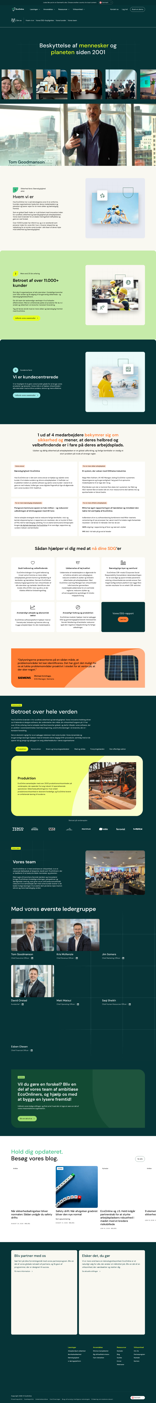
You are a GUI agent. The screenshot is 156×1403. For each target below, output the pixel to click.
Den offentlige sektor (117, 749)
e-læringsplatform (74, 1361)
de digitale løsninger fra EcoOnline (33, 525)
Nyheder (120, 1351)
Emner (119, 1361)
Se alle (140, 1159)
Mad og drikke (79, 749)
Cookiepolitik (29, 1399)
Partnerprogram (139, 1354)
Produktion (22, 749)
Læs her (123, 619)
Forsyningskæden (97, 749)
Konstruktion (36, 749)
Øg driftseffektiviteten (101, 1354)
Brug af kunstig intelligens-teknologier (76, 1399)
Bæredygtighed (73, 1358)
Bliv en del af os (26, 1119)
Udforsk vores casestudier (25, 318)
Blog (118, 1354)
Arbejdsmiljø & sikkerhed (76, 1351)
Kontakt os (114, 9)
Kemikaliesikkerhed (74, 1354)
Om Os (136, 1351)
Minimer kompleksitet (100, 1351)
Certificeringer (55, 1399)
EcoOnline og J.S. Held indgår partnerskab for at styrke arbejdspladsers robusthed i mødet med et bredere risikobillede (117, 1218)
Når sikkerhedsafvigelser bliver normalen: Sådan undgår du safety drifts (31, 1214)
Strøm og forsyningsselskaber (57, 749)
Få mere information (22, 1271)
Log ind (125, 9)
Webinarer (120, 1364)
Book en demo (137, 9)
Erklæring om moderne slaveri (102, 1399)
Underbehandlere (41, 1399)
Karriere (136, 1361)
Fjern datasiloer (98, 1358)
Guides (119, 1358)
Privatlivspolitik (16, 1399)
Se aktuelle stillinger (90, 1271)
